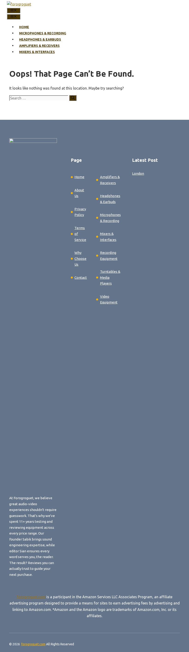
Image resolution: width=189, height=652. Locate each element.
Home (24, 27)
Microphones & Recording (42, 33)
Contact (80, 277)
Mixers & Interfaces (37, 52)
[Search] (73, 98)
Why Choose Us (80, 258)
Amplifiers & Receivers (39, 46)
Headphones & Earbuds (40, 39)
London (138, 173)
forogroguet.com (31, 597)
